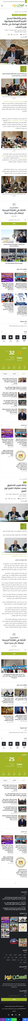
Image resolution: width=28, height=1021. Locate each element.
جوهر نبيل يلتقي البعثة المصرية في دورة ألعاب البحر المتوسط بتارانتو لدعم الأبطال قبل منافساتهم (7, 286)
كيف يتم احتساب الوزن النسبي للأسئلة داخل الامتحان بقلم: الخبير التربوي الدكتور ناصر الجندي (9, 381)
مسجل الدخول (18, 326)
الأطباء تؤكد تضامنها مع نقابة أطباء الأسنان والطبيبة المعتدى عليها (9, 410)
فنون (8, 957)
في (25, 960)
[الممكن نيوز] (18, 5)
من (18, 960)
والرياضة (8, 960)
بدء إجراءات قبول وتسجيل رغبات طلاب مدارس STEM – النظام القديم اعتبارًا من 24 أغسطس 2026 (21, 466)
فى (4, 957)
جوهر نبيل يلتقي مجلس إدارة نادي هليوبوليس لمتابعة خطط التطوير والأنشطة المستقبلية (9, 394)
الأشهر (23, 374)
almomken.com (22, 1009)
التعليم (20, 955)
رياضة (16, 957)
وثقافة (24, 962)
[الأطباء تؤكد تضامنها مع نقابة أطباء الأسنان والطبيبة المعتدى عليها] (22, 414)
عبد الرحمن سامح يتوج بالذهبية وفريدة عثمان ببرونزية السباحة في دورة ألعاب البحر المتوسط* (21, 285)
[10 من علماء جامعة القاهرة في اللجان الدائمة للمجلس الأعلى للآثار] (23, 942)
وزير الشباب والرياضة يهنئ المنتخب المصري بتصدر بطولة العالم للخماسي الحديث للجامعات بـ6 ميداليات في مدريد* (7, 307)
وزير (20, 962)
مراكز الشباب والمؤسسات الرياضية (16, 121)
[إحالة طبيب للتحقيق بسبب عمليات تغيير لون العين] (23, 919)
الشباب (15, 955)
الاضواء (24, 955)
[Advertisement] (14, 23)
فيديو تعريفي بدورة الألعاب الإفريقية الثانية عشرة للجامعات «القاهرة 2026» (7, 452)
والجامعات (14, 960)
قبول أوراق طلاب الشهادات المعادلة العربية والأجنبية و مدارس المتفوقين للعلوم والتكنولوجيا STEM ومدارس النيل (22, 310)
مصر (22, 960)
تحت (6, 955)
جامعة (25, 957)
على (12, 957)
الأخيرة (14, 374)
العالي (10, 955)
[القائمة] (2, 6)
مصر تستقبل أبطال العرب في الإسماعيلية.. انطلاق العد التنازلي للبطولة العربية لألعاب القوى (10, 403)
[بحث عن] (26, 6)
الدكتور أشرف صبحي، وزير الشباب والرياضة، (14, 101)
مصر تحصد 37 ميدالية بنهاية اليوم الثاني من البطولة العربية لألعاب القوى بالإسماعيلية (15, 388)
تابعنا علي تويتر (23, 967)
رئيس (20, 957)
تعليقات (5, 374)
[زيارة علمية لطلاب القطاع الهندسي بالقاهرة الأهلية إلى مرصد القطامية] (5, 930)
